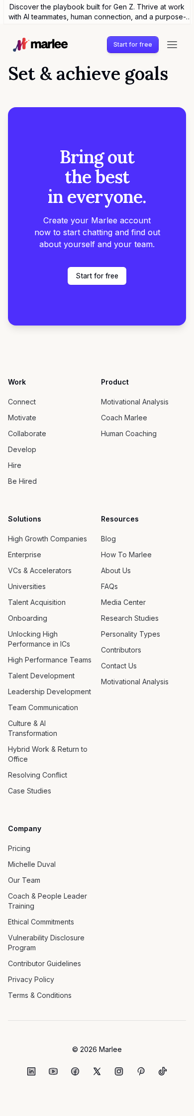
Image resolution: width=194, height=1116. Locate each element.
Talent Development (41, 675)
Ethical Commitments (41, 922)
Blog (108, 538)
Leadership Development (49, 691)
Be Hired (22, 481)
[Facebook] (75, 1071)
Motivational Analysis (135, 401)
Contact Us (119, 665)
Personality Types (130, 634)
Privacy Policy (31, 979)
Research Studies (130, 618)
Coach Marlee (124, 417)
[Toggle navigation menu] (172, 45)
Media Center (123, 602)
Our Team (24, 880)
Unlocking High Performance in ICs (39, 639)
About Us (116, 570)
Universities (27, 586)
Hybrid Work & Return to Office (48, 754)
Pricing (19, 848)
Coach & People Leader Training (47, 901)
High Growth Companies (47, 538)
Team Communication (43, 707)
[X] (97, 1071)
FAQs (109, 586)
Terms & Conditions (40, 995)
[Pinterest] (141, 1071)
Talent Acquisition (37, 602)
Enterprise (24, 554)
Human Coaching (129, 433)
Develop (22, 449)
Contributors (121, 650)
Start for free (132, 44)
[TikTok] (163, 1071)
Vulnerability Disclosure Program (46, 942)
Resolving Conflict (37, 775)
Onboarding (27, 618)
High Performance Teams (50, 660)
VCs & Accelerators (40, 570)
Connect (22, 401)
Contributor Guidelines (44, 963)
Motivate (22, 417)
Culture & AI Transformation (32, 728)
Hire (14, 465)
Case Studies (29, 791)
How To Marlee (126, 554)
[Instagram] (119, 1071)
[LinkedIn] (31, 1071)
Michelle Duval (32, 864)
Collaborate (27, 433)
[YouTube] (53, 1071)
